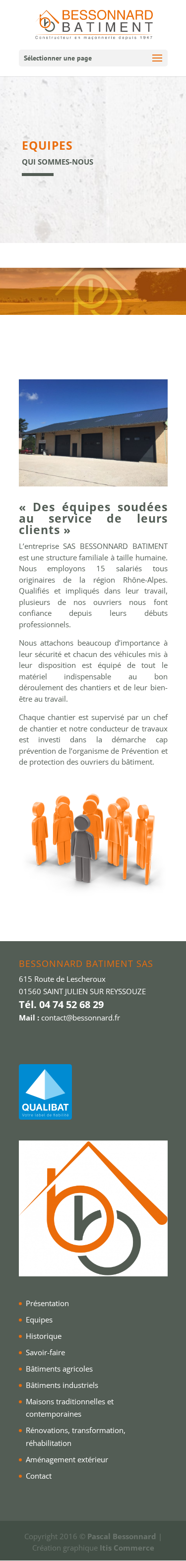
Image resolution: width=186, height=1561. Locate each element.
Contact (39, 1476)
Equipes (39, 1319)
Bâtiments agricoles (59, 1369)
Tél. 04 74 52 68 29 (61, 1004)
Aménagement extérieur (67, 1459)
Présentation (47, 1303)
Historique (44, 1336)
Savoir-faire (45, 1352)
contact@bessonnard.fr (80, 1017)
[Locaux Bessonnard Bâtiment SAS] (93, 483)
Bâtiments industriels (62, 1385)
